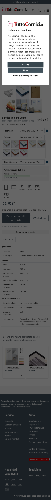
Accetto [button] (25, 65)
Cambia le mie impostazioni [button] (25, 76)
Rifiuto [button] (26, 70)
